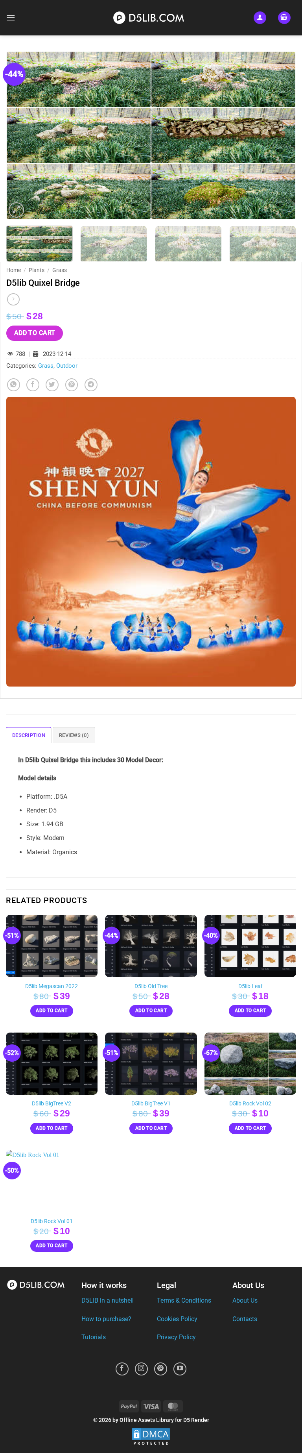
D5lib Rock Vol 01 (52, 1221)
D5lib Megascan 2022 (51, 986)
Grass (59, 270)
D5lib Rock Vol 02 (250, 1103)
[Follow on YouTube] (179, 1368)
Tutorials (93, 1337)
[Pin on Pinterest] (71, 384)
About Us (245, 1300)
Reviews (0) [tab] (74, 735)
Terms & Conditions (184, 1300)
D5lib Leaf (250, 986)
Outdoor (66, 365)
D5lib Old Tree (151, 986)
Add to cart (34, 333)
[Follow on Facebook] (122, 1368)
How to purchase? (106, 1319)
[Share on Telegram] (91, 384)
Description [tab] (28, 735)
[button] (10, 17)
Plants (36, 270)
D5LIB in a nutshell (107, 1300)
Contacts (244, 1319)
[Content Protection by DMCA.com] (151, 1437)
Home (13, 270)
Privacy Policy (176, 1337)
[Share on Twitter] (52, 384)
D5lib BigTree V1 (151, 1103)
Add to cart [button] (51, 1010)
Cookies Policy (177, 1319)
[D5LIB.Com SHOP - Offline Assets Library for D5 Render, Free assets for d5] (151, 17)
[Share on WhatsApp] (13, 384)
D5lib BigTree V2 (51, 1103)
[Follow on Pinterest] (160, 1368)
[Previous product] (13, 299)
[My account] (260, 17)
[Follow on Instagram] (141, 1368)
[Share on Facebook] (32, 384)
